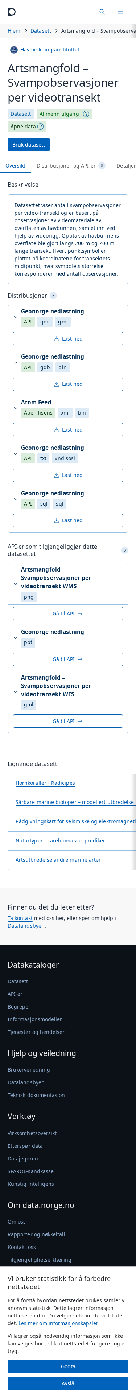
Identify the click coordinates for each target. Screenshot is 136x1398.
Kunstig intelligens (31, 1183)
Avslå (68, 1383)
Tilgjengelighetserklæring (39, 1259)
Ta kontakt (20, 918)
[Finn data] (102, 11)
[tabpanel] (68, 528)
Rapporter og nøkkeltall (36, 1234)
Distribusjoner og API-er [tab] (70, 165)
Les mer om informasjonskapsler (58, 1323)
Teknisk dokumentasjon (36, 1095)
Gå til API (64, 613)
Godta (68, 1366)
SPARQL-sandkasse (31, 1171)
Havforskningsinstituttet (50, 49)
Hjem (14, 30)
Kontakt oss (22, 1247)
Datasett (40, 30)
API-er (15, 993)
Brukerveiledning (29, 1069)
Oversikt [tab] (15, 165)
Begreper (19, 1006)
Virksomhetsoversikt (32, 1133)
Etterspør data (25, 1145)
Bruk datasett (28, 144)
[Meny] (120, 11)
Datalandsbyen (26, 925)
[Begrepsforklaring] (86, 114)
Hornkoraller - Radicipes (45, 782)
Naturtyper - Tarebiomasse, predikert (61, 840)
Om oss (17, 1221)
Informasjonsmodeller (35, 1019)
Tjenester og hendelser (36, 1031)
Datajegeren (23, 1158)
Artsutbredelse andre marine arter (58, 859)
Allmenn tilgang (59, 113)
